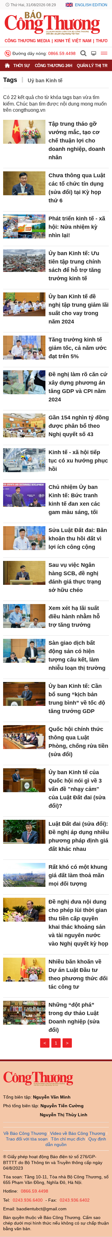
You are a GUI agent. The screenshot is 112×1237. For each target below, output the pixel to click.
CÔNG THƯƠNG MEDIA (27, 40)
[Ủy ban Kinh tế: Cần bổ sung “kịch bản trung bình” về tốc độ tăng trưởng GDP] (24, 694)
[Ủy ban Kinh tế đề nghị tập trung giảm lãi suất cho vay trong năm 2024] (24, 304)
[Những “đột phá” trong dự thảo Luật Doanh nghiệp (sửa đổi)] (24, 1013)
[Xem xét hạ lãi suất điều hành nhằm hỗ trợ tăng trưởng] (24, 616)
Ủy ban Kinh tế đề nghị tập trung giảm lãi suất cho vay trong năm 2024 (79, 309)
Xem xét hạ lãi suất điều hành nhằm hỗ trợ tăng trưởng (74, 616)
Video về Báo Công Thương (77, 1133)
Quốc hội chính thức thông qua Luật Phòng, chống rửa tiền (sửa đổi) (78, 741)
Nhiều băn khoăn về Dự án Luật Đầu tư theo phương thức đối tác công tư (78, 974)
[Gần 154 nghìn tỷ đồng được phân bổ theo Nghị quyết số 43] (24, 425)
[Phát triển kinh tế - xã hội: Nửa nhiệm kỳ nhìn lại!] (24, 226)
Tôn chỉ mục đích (68, 1138)
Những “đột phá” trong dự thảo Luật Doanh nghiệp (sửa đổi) (74, 1017)
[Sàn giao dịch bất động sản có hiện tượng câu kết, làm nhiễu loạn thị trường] (24, 651)
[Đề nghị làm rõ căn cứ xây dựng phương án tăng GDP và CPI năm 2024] (24, 382)
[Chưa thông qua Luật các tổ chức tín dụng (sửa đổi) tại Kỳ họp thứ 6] (24, 183)
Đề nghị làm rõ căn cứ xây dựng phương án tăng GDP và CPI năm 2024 (78, 387)
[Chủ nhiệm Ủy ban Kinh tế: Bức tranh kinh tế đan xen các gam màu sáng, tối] (24, 495)
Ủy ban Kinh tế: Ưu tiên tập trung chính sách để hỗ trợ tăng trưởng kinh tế (75, 266)
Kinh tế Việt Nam (72, 40)
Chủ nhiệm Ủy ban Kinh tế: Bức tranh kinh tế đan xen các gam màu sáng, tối (74, 499)
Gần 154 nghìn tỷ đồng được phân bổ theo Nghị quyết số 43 (79, 425)
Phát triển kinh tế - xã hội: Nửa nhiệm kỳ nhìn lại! (77, 226)
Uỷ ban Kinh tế (45, 80)
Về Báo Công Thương (25, 1133)
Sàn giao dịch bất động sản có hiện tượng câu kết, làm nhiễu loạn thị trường (77, 655)
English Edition (91, 5)
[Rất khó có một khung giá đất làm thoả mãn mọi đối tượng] (24, 875)
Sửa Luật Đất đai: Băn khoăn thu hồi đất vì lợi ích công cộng (78, 538)
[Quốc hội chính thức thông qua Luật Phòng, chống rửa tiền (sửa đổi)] (24, 737)
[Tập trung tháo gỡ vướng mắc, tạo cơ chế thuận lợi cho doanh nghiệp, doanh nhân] (24, 132)
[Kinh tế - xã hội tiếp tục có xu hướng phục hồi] (24, 460)
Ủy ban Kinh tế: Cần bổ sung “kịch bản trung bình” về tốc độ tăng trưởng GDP (77, 698)
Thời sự (21, 65)
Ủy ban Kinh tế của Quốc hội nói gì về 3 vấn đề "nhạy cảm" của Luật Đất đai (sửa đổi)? (77, 789)
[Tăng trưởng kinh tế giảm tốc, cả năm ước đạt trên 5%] (24, 347)
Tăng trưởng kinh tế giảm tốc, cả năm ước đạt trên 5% (78, 347)
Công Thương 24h (53, 65)
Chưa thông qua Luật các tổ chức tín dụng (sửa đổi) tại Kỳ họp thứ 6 (77, 188)
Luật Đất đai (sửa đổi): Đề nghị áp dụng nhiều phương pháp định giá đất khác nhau (79, 836)
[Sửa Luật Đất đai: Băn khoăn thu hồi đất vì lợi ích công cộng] (24, 538)
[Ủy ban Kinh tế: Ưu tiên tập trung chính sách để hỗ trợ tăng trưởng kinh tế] (24, 261)
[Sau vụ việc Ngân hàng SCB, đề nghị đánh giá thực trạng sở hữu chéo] (24, 573)
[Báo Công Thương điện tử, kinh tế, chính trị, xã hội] (52, 22)
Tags (10, 79)
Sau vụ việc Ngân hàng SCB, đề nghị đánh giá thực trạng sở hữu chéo (75, 577)
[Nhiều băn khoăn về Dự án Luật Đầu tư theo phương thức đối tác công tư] (24, 970)
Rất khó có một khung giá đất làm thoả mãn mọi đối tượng (78, 875)
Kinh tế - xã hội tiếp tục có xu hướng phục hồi (78, 460)
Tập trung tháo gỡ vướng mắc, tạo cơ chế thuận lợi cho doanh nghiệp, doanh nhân (77, 140)
